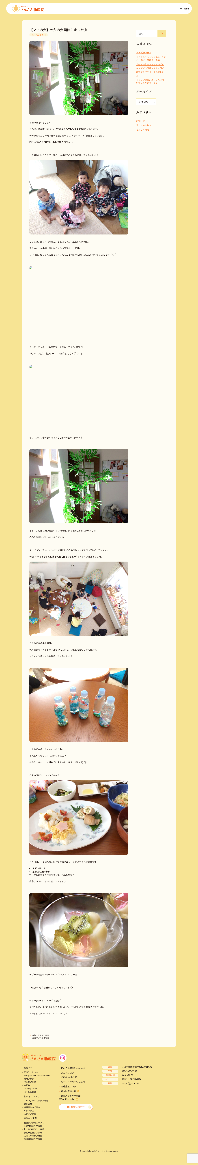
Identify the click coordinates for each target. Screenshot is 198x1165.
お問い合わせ (77, 1107)
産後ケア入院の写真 (40, 1035)
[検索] (162, 33)
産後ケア (28, 1067)
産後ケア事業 (30, 1118)
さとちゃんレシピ (144, 125)
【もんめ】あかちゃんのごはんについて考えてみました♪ (150, 66)
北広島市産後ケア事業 (34, 1129)
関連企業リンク (68, 1086)
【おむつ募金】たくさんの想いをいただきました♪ (150, 81)
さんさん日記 (142, 129)
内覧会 (27, 1085)
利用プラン (29, 1078)
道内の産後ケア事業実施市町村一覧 (69, 1097)
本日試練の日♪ (143, 52)
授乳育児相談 (30, 1081)
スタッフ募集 (30, 1113)
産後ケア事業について (34, 1122)
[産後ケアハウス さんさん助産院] (28, 8)
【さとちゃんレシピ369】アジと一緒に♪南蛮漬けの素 (151, 58)
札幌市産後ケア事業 (33, 1126)
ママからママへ (31, 1088)
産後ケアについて (32, 1072)
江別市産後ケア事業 (33, 1135)
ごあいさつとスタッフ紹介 (36, 1100)
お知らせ (140, 120)
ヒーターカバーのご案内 (73, 1081)
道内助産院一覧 (69, 1091)
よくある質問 (30, 1091)
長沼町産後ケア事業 (33, 1139)
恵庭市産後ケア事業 (33, 1132)
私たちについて (31, 1096)
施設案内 (28, 1104)
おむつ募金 (29, 1110)
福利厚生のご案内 (32, 1107)
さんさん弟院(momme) (73, 1067)
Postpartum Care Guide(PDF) (37, 1075)
